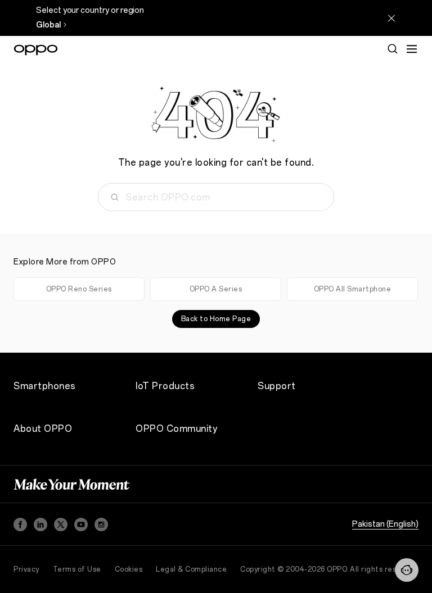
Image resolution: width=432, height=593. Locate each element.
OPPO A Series (216, 289)
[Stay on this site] (391, 17)
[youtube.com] (81, 524)
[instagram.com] (101, 524)
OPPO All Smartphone (353, 289)
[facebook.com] (20, 524)
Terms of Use (77, 569)
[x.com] (61, 524)
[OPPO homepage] (36, 50)
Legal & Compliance (191, 569)
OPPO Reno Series (79, 289)
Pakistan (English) (385, 524)
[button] (411, 49)
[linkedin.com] (40, 524)
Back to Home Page (216, 319)
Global (48, 25)
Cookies (129, 569)
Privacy (26, 569)
